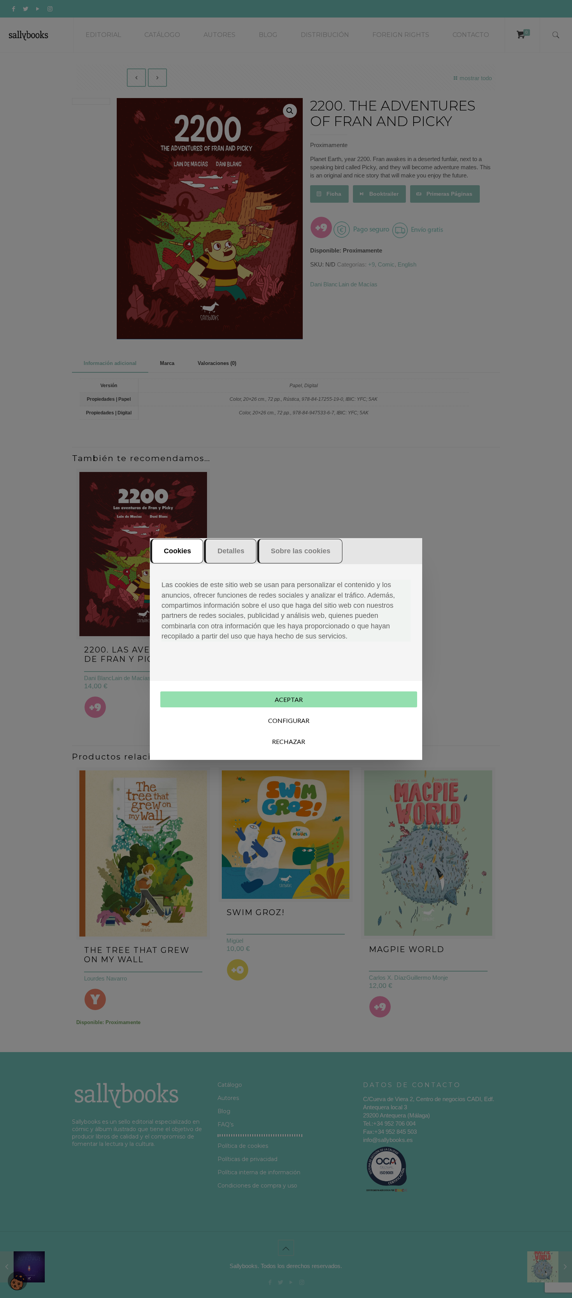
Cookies (177, 551)
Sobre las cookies (300, 551)
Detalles (231, 551)
